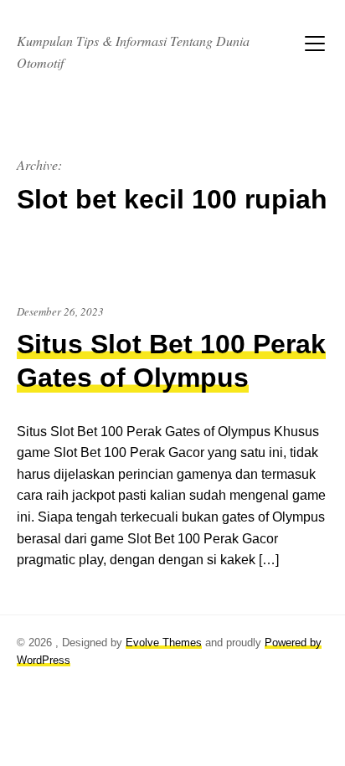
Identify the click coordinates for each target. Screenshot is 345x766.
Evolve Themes (164, 642)
